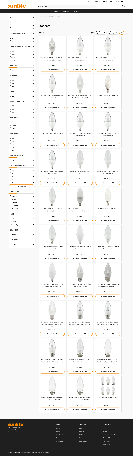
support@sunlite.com (14, 427)
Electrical (76, 11)
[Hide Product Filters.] (93, 32)
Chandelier (58, 16)
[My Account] (123, 6)
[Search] (94, 6)
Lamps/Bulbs (66, 11)
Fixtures (56, 11)
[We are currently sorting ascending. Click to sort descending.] (121, 33)
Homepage (42, 16)
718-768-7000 (12, 430)
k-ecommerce (45, 452)
